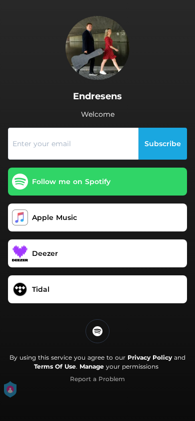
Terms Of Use (55, 366)
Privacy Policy (150, 357)
